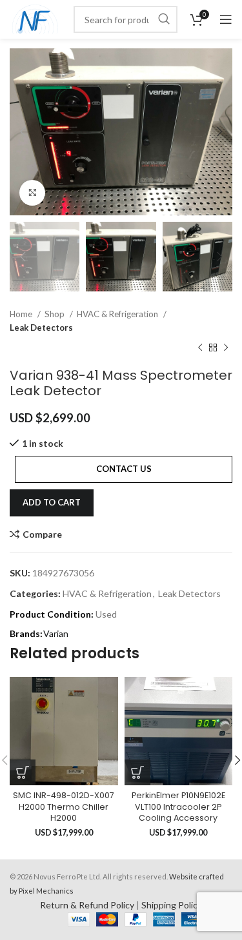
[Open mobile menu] (226, 19)
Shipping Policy (171, 904)
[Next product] (225, 348)
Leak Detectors (41, 327)
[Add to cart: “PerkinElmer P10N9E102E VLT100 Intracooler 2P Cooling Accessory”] (137, 772)
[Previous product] (200, 348)
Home (22, 314)
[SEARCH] (163, 19)
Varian (55, 633)
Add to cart (52, 502)
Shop (55, 314)
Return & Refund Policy (87, 904)
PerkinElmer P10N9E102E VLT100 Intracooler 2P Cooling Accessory (178, 806)
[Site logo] (35, 18)
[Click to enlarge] (32, 193)
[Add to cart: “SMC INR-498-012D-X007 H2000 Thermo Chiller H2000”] (22, 772)
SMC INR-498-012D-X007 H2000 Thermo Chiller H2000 (63, 806)
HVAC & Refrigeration (118, 314)
